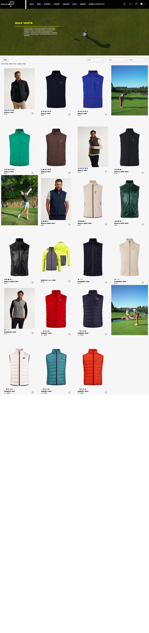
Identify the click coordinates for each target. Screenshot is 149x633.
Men (7, 64)
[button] (124, 4)
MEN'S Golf (12, 64)
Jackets (19, 64)
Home (3, 64)
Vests (5, 59)
